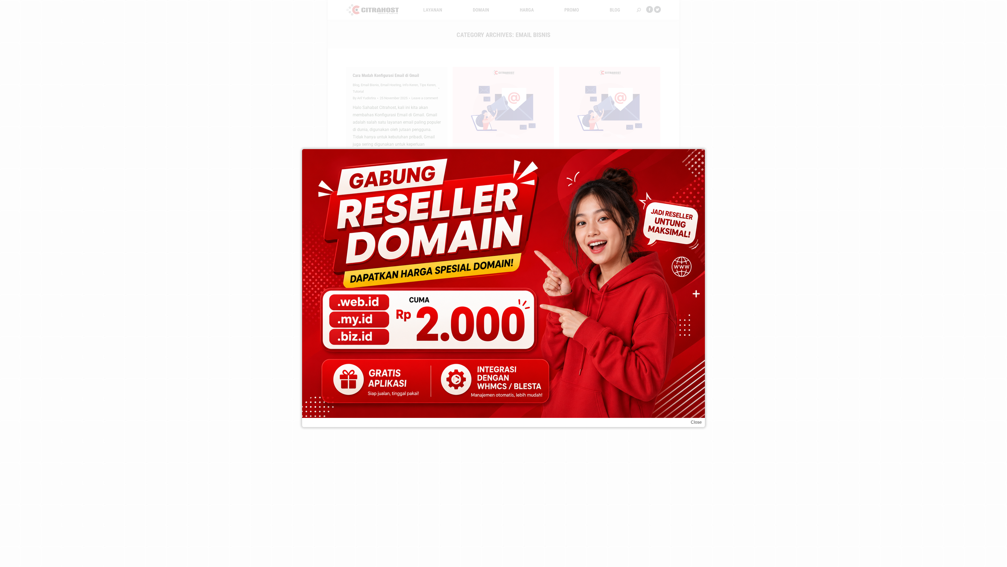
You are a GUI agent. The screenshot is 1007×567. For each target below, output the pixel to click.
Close (696, 422)
